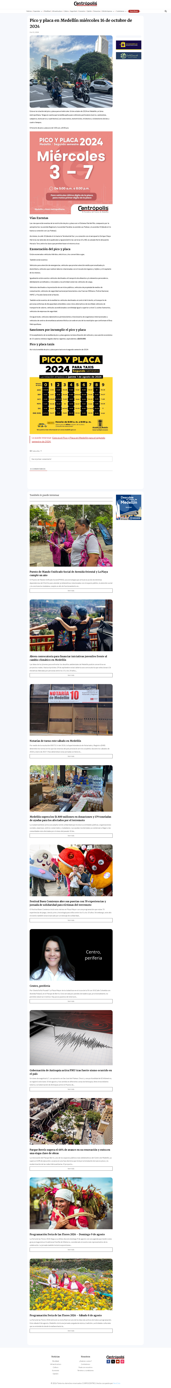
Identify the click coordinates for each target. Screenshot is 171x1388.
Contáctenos (120, 11)
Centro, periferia (40, 985)
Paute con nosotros (85, 1367)
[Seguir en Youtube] (118, 1361)
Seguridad (73, 11)
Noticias (29, 11)
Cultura (66, 11)
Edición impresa (107, 11)
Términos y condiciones (85, 1370)
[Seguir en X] (113, 1361)
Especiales (36, 11)
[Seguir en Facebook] (108, 1361)
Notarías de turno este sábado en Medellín (55, 740)
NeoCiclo (116, 1383)
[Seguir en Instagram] (122, 1361)
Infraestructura (57, 11)
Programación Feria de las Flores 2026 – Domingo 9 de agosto (67, 1234)
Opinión (89, 11)
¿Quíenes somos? (85, 1361)
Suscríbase (134, 11)
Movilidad (47, 11)
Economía (82, 11)
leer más (71, 590)
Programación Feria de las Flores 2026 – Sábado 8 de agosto (66, 1315)
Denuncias (96, 11)
